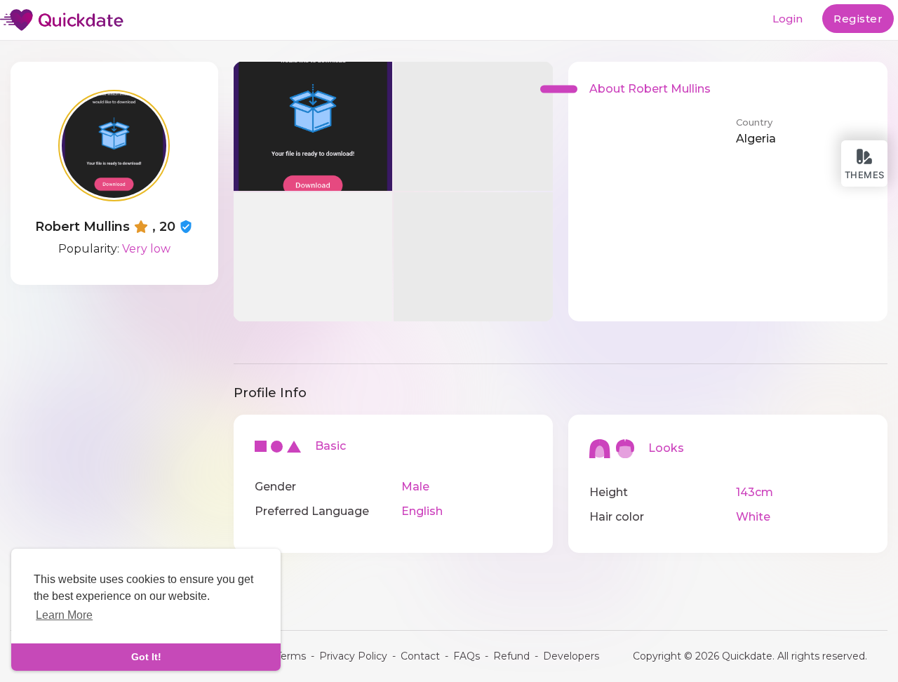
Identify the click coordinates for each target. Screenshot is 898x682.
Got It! (146, 656)
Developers (571, 656)
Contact (420, 656)
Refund (511, 656)
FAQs (466, 656)
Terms (291, 656)
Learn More (64, 615)
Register (858, 18)
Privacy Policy (353, 656)
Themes (865, 174)
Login (787, 18)
